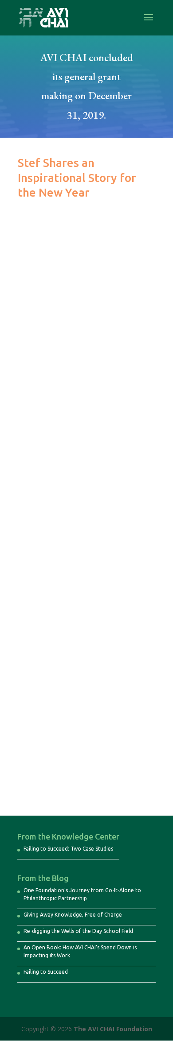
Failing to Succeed (46, 972)
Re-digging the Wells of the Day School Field (78, 931)
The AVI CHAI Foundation (113, 1029)
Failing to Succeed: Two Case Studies (68, 848)
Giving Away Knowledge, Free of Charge (73, 914)
